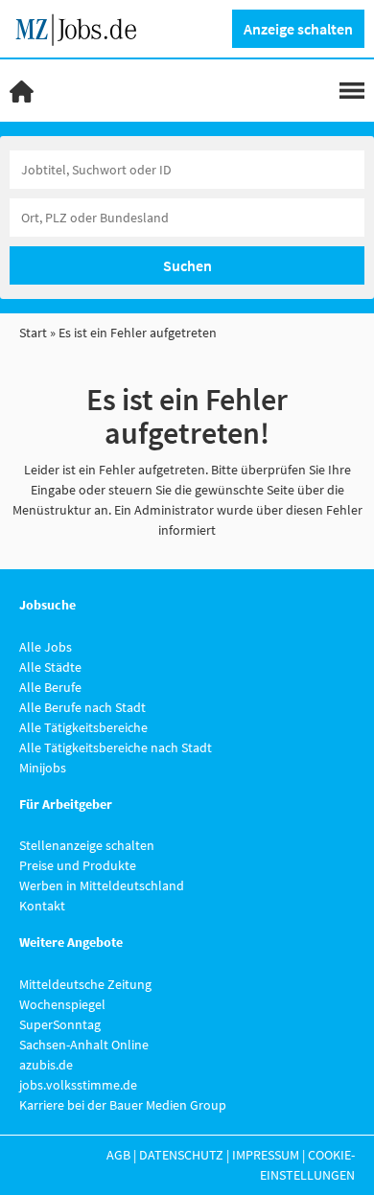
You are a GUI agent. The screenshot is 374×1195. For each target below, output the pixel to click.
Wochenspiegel (62, 1004)
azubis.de (46, 1064)
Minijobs (42, 767)
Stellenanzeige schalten (86, 845)
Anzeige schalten (298, 28)
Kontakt (42, 905)
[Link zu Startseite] (83, 26)
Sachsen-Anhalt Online (84, 1044)
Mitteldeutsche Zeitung (85, 984)
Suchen (187, 265)
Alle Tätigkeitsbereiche (83, 727)
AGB (118, 1154)
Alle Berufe (50, 687)
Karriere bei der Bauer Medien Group (122, 1105)
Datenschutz (181, 1154)
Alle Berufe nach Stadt (82, 707)
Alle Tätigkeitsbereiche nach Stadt (115, 747)
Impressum (265, 1154)
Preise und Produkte (77, 865)
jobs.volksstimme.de (78, 1084)
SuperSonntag (60, 1024)
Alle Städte (50, 667)
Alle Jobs (45, 646)
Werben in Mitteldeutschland (101, 885)
